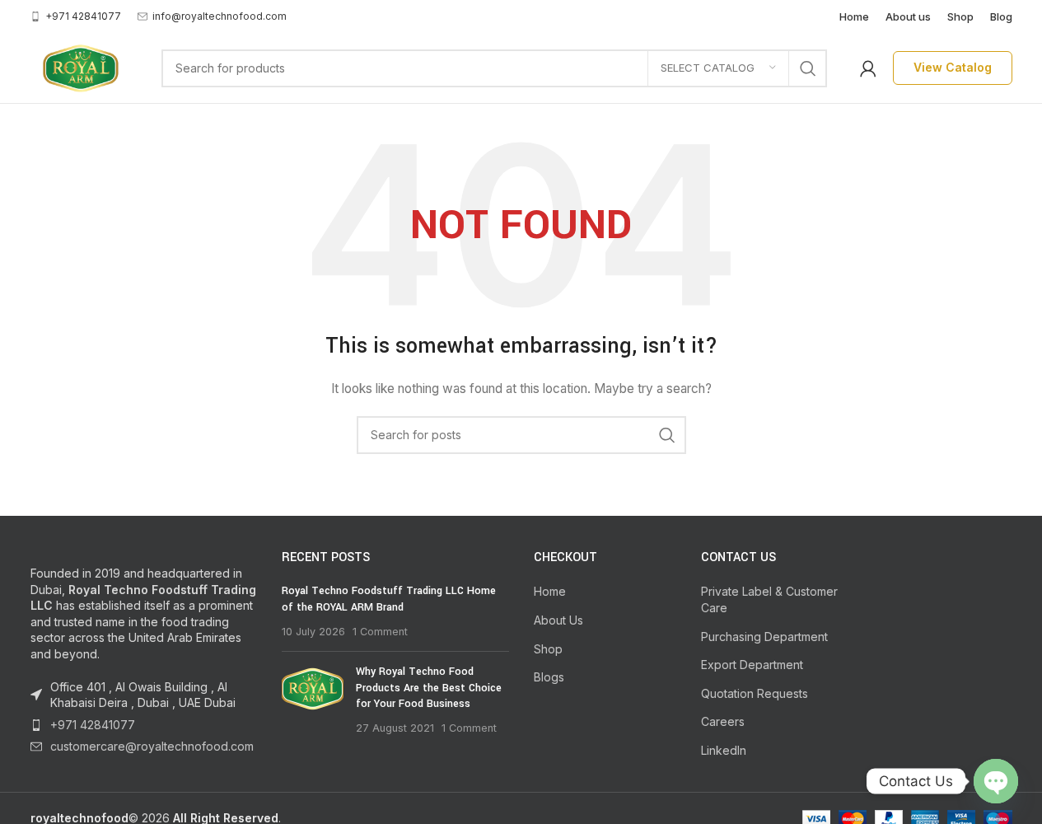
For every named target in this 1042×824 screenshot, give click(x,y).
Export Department (752, 665)
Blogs (549, 677)
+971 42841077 (92, 725)
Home (550, 591)
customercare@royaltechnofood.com (152, 746)
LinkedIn (723, 750)
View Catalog (953, 67)
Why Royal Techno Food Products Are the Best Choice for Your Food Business (429, 687)
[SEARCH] (808, 68)
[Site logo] (79, 66)
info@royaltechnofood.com (219, 16)
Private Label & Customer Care (769, 599)
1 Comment (380, 631)
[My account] (868, 68)
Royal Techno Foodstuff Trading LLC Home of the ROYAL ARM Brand (389, 599)
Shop (548, 649)
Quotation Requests (754, 693)
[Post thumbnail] (312, 699)
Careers (723, 721)
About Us (558, 620)
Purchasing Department (764, 637)
